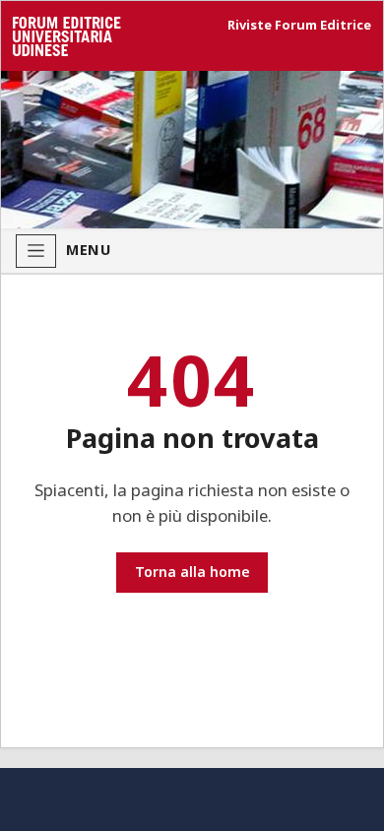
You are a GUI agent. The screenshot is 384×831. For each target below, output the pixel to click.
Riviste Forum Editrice (299, 25)
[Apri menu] (36, 251)
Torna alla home (192, 571)
